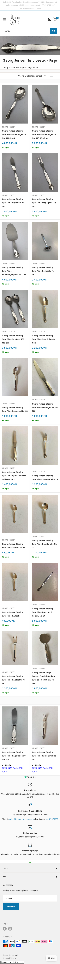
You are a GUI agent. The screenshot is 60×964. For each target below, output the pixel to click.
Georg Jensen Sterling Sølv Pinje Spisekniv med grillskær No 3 (14, 475)
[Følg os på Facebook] (5, 929)
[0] (55, 19)
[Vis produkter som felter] (51, 76)
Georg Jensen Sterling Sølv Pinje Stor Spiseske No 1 (43, 339)
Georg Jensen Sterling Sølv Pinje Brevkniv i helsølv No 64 (42, 612)
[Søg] (53, 31)
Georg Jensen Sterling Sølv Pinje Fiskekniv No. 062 (13, 202)
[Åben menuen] (4, 19)
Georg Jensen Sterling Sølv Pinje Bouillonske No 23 (44, 544)
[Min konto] (49, 19)
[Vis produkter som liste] (56, 76)
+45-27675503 (51, 819)
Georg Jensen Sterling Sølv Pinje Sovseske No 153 (43, 271)
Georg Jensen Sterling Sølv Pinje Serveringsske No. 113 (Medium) (44, 134)
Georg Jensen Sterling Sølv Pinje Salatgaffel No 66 (14, 679)
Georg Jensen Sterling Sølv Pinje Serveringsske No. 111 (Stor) (14, 134)
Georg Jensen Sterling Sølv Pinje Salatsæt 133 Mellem (13, 339)
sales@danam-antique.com (21, 819)
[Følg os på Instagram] (10, 929)
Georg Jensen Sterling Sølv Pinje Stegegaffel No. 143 (44, 202)
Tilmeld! (11, 906)
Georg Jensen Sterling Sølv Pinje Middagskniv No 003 (45, 407)
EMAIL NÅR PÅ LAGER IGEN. (12, 770)
